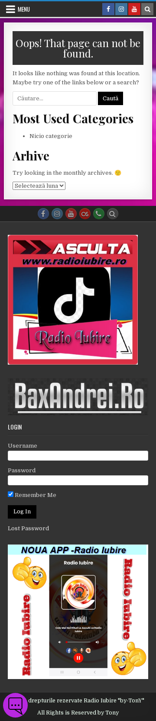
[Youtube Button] (71, 213)
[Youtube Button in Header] (134, 9)
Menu (24, 9)
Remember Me (34, 495)
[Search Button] (112, 213)
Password (22, 470)
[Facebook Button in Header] (108, 9)
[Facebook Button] (43, 213)
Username (22, 445)
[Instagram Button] (57, 213)
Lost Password (28, 528)
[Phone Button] (98, 213)
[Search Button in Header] (147, 9)
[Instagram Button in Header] (121, 9)
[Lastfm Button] (85, 213)
